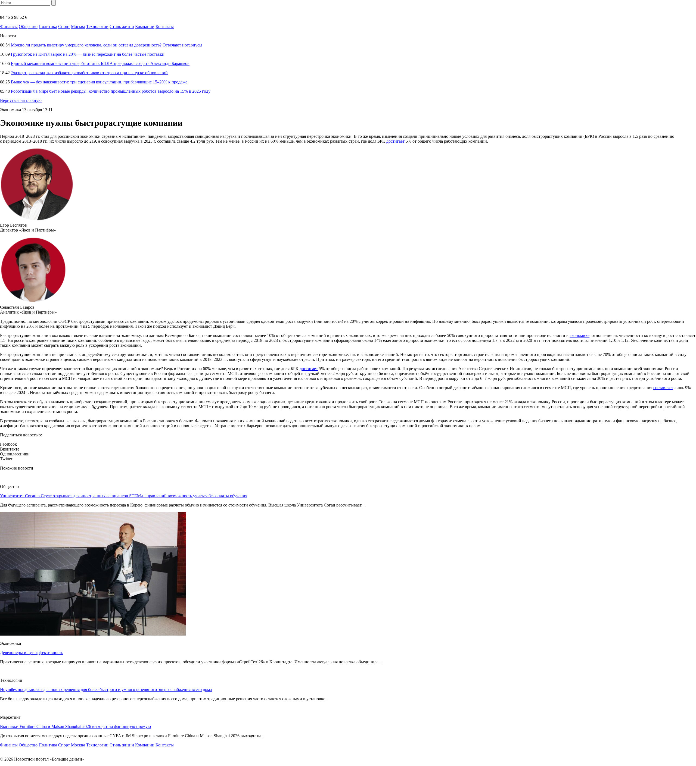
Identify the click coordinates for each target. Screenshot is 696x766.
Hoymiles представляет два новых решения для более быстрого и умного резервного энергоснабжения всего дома (106, 689)
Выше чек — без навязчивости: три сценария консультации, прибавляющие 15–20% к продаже (99, 82)
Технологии (97, 26)
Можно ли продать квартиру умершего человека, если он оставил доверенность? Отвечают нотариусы (106, 45)
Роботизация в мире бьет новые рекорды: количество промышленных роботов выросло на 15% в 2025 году (110, 91)
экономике (579, 335)
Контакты (165, 26)
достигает (395, 141)
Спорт (64, 26)
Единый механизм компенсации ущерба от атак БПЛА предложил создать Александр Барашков (100, 63)
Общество (28, 26)
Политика (48, 26)
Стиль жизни (122, 26)
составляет (663, 387)
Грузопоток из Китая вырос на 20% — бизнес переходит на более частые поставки (87, 54)
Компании (144, 26)
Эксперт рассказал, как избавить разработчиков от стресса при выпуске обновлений (89, 72)
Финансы (9, 26)
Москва (78, 26)
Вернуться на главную (21, 100)
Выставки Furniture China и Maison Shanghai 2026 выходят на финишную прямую (75, 726)
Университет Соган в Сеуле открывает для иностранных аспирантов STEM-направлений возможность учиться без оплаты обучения (123, 495)
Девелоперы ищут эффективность (31, 652)
